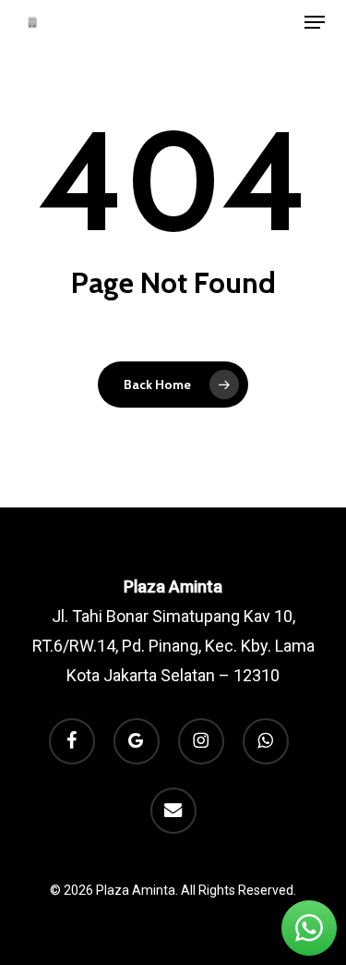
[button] (314, 22)
